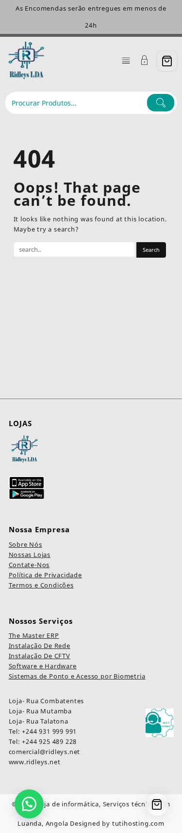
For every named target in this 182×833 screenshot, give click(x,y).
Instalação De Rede (39, 645)
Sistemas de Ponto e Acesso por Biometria (77, 676)
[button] (29, 803)
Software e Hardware (43, 666)
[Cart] (167, 61)
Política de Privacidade (45, 575)
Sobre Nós (25, 544)
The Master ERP (34, 635)
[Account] (144, 61)
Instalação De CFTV (39, 655)
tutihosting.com (138, 823)
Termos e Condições (41, 585)
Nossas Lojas (30, 554)
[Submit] (160, 102)
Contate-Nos (29, 564)
